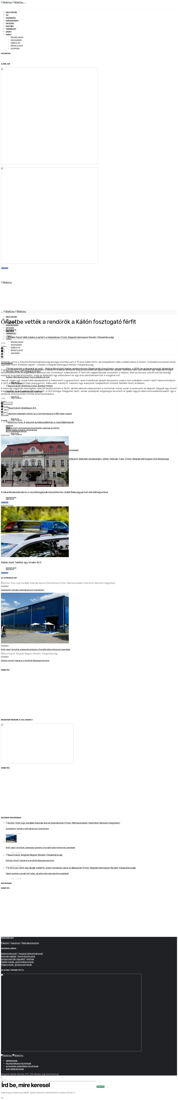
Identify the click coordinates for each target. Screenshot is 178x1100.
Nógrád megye (17, 37)
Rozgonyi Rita (11, 330)
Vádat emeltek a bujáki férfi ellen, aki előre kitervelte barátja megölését (37, 873)
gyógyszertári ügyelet (13, 959)
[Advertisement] (73, 696)
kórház (30, 959)
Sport (9, 32)
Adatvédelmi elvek (15, 1069)
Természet (11, 29)
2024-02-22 (15, 418)
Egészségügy (12, 20)
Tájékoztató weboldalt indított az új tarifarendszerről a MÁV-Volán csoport (39, 414)
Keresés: (4, 1080)
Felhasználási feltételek (18, 1064)
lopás (8, 428)
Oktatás (10, 23)
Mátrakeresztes (30, 943)
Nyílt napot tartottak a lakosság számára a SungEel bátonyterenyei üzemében (35, 649)
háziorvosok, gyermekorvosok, (17, 962)
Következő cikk (7, 505)
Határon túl (15, 43)
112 (7, 15)
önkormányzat (9, 953)
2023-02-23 (10, 331)
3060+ (9, 34)
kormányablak (8, 956)
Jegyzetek (15, 48)
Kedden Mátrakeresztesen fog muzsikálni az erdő (28, 377)
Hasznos (15, 943)
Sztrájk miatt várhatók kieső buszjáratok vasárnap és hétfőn (32, 428)
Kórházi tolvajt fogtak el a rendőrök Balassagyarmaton (25, 660)
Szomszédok (16, 40)
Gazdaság (11, 18)
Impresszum (11, 1061)
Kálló (8, 427)
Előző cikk (5, 435)
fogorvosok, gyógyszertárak (16, 964)
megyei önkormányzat (31, 953)
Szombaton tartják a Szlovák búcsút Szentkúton (22, 590)
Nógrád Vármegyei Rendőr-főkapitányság (21, 430)
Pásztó (5, 943)
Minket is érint (17, 45)
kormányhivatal (26, 956)
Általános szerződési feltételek (22, 1066)
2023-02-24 (10, 569)
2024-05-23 (15, 396)
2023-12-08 (15, 433)
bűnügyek (9, 425)
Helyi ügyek (11, 12)
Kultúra (10, 26)
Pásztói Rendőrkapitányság (16, 431)
